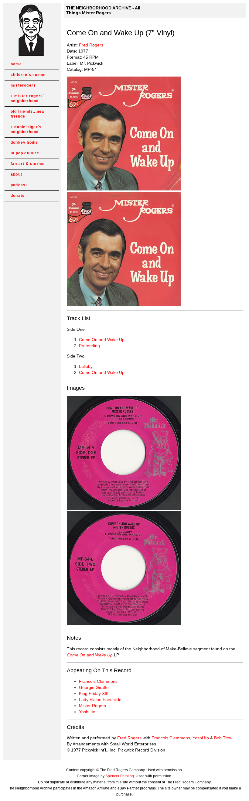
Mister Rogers (92, 705)
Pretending (89, 345)
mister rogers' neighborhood (27, 98)
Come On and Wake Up (101, 339)
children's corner (28, 75)
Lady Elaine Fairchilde (100, 699)
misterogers (23, 85)
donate (18, 195)
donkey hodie (24, 142)
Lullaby (86, 366)
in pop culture (25, 153)
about (16, 174)
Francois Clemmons (98, 681)
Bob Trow (223, 737)
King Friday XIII (93, 693)
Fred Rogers (91, 45)
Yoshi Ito (87, 711)
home (16, 64)
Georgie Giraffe (94, 687)
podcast (19, 185)
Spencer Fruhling (119, 776)
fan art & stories (28, 164)
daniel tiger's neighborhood (26, 129)
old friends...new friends (28, 113)
